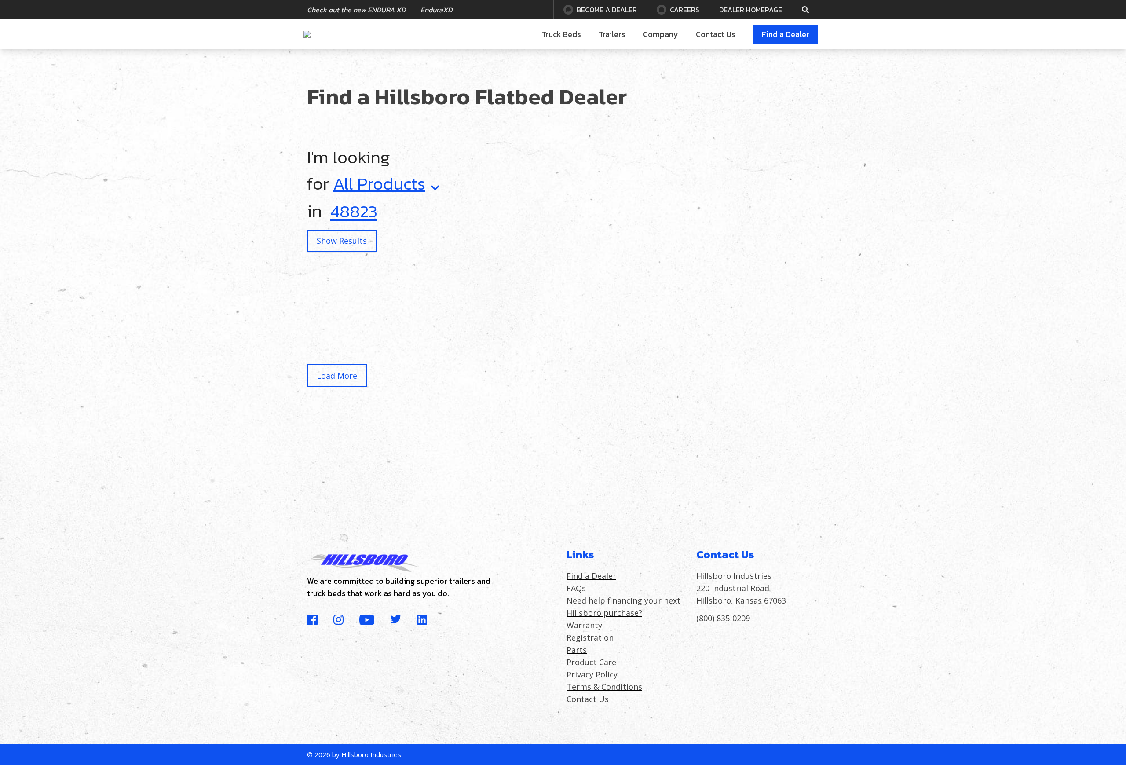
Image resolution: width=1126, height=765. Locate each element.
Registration (590, 637)
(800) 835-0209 (723, 618)
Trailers (612, 34)
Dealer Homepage (750, 9)
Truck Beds (561, 34)
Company (660, 34)
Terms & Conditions (604, 686)
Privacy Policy (592, 674)
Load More (337, 375)
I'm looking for (366, 170)
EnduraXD (436, 9)
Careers (684, 9)
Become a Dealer (607, 9)
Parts (577, 649)
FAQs (576, 588)
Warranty (584, 625)
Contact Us (715, 34)
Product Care (591, 662)
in (314, 211)
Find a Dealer (785, 34)
